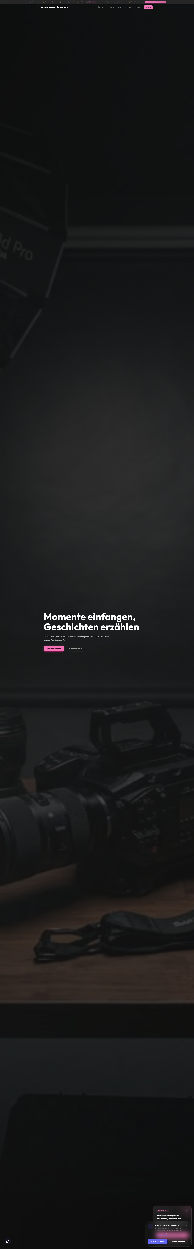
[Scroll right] (141, 2)
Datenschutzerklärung (161, 1235)
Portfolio (111, 7)
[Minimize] (186, 1210)
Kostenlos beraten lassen (154, 2)
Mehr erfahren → (75, 649)
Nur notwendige (178, 1241)
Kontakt (138, 7)
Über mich (101, 7)
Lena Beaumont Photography (54, 7)
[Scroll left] (41, 2)
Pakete (119, 7)
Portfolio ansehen (54, 649)
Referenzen (128, 7)
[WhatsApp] (8, 1241)
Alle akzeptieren (157, 1241)
